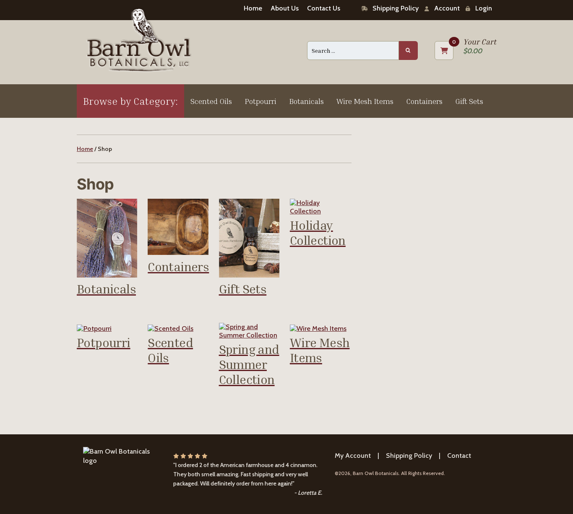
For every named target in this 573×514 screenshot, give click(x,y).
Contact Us (323, 8)
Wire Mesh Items (364, 101)
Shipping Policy (393, 8)
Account (444, 8)
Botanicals (306, 101)
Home (253, 8)
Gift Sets (469, 101)
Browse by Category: (130, 101)
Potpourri (260, 101)
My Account (353, 455)
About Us (285, 8)
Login (481, 8)
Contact (459, 455)
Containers (424, 101)
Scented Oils (211, 101)
